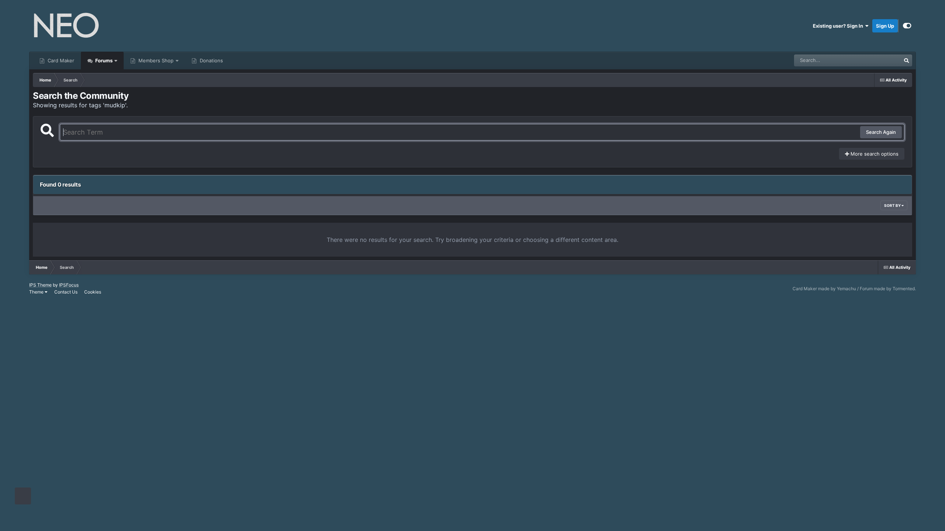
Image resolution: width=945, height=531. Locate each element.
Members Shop (155, 60)
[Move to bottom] (23, 496)
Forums (103, 60)
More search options (873, 154)
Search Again (881, 132)
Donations (210, 60)
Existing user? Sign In (839, 26)
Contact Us (66, 292)
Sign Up (885, 26)
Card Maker (60, 60)
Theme (37, 292)
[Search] (906, 60)
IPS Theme (40, 285)
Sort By (892, 205)
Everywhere (878, 60)
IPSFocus (69, 285)
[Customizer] (907, 25)
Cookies (92, 292)
